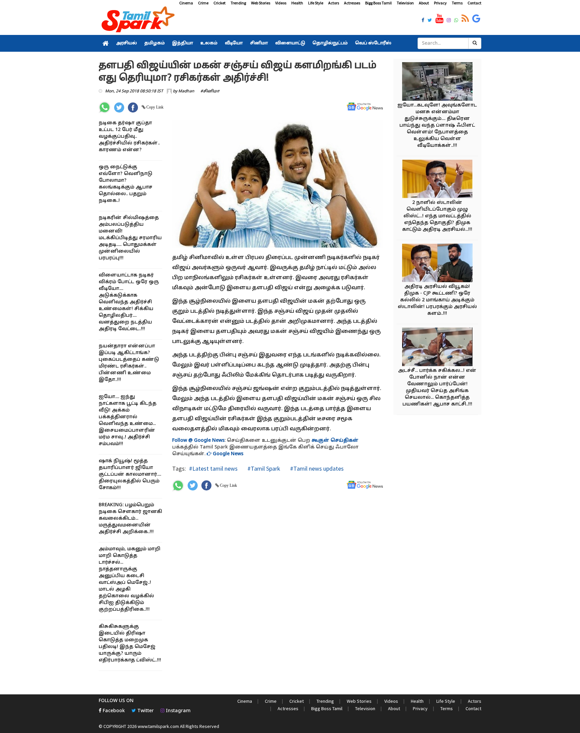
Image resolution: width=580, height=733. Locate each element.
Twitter (145, 711)
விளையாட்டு (290, 43)
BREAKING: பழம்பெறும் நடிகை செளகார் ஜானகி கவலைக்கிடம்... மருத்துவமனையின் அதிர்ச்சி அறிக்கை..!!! (130, 518)
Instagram (177, 711)
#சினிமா (210, 91)
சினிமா (259, 43)
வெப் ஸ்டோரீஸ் (373, 43)
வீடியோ (234, 43)
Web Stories (260, 2)
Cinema (186, 2)
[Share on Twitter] (119, 107)
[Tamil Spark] (137, 21)
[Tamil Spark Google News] (476, 19)
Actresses (352, 2)
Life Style (315, 2)
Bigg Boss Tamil (378, 2)
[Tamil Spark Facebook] (423, 21)
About (424, 2)
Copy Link (154, 107)
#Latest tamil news (213, 468)
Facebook (113, 711)
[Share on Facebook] (133, 107)
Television (405, 2)
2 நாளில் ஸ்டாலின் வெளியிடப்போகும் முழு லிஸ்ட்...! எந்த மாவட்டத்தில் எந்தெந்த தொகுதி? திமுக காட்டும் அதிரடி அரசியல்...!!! (437, 216)
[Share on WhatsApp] (104, 107)
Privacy (440, 2)
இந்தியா (182, 43)
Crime (203, 2)
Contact (474, 2)
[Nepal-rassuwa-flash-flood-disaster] (437, 82)
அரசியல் (126, 43)
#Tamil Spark (263, 468)
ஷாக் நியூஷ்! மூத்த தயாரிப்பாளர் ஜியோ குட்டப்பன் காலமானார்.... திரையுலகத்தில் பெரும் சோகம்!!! (130, 474)
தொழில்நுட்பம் (330, 43)
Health (297, 2)
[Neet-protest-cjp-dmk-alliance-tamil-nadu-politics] (437, 264)
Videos (280, 2)
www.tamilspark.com (158, 726)
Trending (238, 2)
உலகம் (209, 43)
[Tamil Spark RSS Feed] (465, 19)
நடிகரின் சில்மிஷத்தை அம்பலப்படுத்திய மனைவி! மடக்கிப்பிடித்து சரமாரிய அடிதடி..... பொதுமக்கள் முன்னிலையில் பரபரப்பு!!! (130, 238)
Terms (457, 2)
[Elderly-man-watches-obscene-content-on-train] (437, 348)
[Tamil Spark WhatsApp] (456, 21)
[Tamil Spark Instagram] (449, 21)
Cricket (219, 2)
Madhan (186, 91)
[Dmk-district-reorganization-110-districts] (437, 180)
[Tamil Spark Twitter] (430, 21)
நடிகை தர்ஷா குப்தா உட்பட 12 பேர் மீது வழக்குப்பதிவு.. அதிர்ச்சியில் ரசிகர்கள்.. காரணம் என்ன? (129, 136)
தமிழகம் (154, 43)
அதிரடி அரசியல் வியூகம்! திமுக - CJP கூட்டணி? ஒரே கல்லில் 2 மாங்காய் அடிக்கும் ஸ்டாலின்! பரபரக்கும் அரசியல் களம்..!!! (437, 300)
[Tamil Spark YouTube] (439, 19)
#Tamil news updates (316, 468)
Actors (333, 2)
